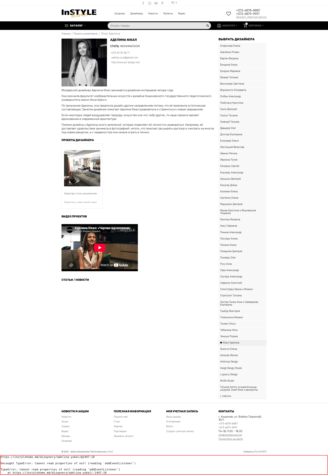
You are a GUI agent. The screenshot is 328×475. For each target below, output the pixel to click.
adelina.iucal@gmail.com (124, 57)
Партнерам (120, 431)
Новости (153, 13)
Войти (169, 426)
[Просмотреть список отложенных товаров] (228, 15)
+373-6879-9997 (247, 14)
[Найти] (207, 25)
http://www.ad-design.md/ (125, 62)
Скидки (66, 426)
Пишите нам (121, 416)
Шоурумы (119, 13)
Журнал (118, 426)
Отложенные (173, 421)
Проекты (168, 13)
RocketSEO (260, 451)
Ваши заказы (173, 416)
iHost (110, 451)
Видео (181, 13)
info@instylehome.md (230, 435)
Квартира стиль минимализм (80, 193)
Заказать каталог (124, 436)
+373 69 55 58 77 (120, 52)
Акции (65, 421)
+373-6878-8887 (248, 10)
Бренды (66, 436)
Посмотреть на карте (230, 439)
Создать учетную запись (180, 431)
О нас (117, 421)
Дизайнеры (136, 13)
